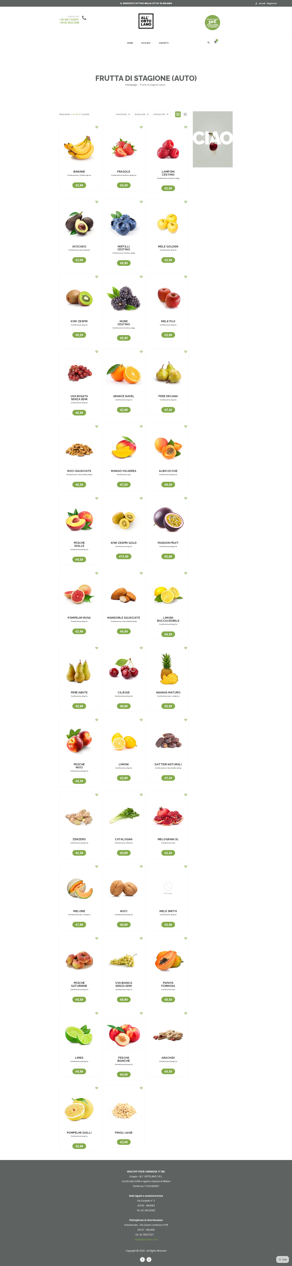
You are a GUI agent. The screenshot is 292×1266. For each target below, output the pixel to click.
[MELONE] (79, 888)
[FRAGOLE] (124, 148)
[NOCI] (124, 888)
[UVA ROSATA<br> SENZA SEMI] (79, 373)
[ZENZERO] (79, 816)
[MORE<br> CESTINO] (124, 298)
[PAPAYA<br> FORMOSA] (168, 960)
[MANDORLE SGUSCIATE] (124, 595)
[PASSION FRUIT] (168, 520)
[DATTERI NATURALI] (168, 741)
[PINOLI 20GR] (124, 1109)
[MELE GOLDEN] (168, 223)
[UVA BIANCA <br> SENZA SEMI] (124, 960)
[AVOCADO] (79, 223)
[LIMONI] (124, 741)
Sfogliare (140, 114)
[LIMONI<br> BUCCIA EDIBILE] (168, 595)
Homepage (131, 84)
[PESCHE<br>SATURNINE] (79, 960)
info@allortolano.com (146, 1239)
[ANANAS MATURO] (168, 669)
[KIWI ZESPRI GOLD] (124, 520)
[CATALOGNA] (124, 816)
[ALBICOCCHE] (168, 448)
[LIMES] (79, 1035)
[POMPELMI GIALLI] (79, 1109)
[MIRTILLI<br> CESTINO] (124, 223)
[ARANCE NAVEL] (124, 373)
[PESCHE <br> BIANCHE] (124, 1035)
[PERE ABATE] (79, 669)
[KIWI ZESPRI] (79, 298)
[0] (215, 42)
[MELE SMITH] (168, 888)
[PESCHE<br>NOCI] (79, 741)
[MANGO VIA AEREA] (124, 448)
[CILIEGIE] (124, 669)
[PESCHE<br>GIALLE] (79, 520)
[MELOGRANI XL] (168, 816)
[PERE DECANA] (168, 373)
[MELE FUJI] (168, 298)
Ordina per (159, 114)
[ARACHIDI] (168, 1035)
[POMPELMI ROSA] (79, 595)
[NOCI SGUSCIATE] (79, 448)
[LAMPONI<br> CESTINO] (168, 148)
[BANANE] (79, 148)
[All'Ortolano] (146, 21)
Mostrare (121, 114)
